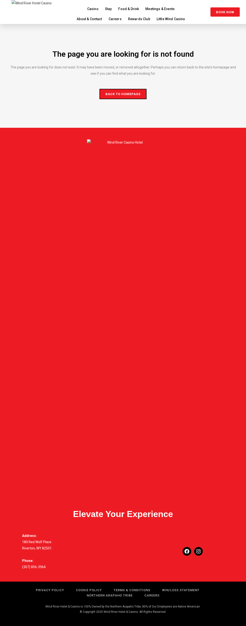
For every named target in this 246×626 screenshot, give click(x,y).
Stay (108, 9)
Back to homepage (123, 94)
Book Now (225, 12)
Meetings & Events (160, 9)
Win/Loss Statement (180, 590)
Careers (115, 19)
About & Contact (89, 19)
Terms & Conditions (132, 590)
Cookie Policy (89, 590)
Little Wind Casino (171, 19)
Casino (92, 9)
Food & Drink (128, 9)
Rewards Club (139, 19)
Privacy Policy (50, 590)
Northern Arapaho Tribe (110, 595)
